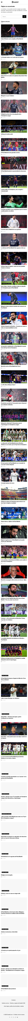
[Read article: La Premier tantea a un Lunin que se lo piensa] (14, 49)
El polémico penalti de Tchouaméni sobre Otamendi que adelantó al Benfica (14, 403)
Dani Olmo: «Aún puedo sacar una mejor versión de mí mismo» (14, 737)
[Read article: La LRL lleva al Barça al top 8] (14, 376)
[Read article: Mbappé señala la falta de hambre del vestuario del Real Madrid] (14, 298)
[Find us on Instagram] (13, 1017)
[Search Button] (24, 16)
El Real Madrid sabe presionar (8, 988)
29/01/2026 (4, 154)
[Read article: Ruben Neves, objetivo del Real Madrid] (14, 513)
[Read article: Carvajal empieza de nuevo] (14, 475)
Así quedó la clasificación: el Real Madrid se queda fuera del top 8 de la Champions (13, 347)
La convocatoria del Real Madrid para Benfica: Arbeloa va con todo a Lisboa (12, 757)
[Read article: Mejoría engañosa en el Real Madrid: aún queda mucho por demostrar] (14, 532)
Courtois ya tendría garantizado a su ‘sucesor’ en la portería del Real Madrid (13, 777)
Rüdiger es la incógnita (6, 875)
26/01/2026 (4, 839)
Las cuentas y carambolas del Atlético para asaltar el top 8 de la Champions (14, 560)
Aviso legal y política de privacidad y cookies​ (14, 1006)
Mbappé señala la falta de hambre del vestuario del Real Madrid (13, 307)
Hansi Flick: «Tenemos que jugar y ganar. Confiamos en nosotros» (11, 717)
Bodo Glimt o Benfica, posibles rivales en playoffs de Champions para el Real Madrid (13, 287)
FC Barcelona (5, 131)
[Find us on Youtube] (17, 1017)
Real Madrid (5, 36)
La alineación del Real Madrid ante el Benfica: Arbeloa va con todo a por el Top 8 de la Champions (14, 443)
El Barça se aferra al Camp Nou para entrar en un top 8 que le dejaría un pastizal (13, 502)
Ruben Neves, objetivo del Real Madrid (10, 521)
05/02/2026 (4, 40)
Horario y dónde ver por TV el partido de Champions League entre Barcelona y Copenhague (14, 797)
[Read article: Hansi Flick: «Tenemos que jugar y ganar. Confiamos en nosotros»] (14, 708)
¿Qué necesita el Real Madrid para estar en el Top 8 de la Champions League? (13, 817)
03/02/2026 (4, 59)
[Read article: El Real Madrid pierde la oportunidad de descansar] (14, 163)
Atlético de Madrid (6, 557)
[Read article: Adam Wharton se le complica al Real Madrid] (14, 30)
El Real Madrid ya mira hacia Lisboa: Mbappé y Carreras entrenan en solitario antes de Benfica (12, 912)
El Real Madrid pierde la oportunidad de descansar (13, 171)
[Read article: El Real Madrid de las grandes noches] (14, 144)
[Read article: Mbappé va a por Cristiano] (14, 87)
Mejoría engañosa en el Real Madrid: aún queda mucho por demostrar (12, 540)
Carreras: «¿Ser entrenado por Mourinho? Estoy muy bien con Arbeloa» (13, 619)
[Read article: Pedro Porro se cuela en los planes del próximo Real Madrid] (14, 67)
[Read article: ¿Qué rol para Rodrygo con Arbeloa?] (14, 690)
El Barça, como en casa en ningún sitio (10, 893)
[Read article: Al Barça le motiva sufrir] (14, 126)
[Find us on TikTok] (15, 1017)
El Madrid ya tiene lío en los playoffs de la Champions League (11, 114)
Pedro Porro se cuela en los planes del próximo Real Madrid (14, 76)
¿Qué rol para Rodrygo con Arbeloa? (10, 698)
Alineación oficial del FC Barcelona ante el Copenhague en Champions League (11, 423)
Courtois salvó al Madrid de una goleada (11, 229)
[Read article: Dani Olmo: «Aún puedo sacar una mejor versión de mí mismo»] (14, 728)
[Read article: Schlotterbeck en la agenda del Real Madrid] (14, 848)
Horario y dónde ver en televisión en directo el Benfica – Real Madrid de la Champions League (12, 969)
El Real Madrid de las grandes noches (10, 152)
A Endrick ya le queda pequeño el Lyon (10, 950)
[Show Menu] (1, 2)
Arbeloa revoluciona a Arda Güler (9, 932)
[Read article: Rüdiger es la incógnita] (14, 867)
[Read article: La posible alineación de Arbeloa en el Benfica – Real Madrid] (14, 630)
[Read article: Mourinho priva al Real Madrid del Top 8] (14, 358)
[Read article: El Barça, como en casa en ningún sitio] (14, 885)
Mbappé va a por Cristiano (7, 95)
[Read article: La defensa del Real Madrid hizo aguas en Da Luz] (14, 239)
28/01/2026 (4, 329)
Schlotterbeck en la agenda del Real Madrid (11, 856)
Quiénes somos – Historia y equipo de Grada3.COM (13, 1003)
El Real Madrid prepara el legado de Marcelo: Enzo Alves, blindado (13, 679)
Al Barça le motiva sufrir (7, 134)
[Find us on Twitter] (9, 1017)
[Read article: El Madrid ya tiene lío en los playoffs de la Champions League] (14, 106)
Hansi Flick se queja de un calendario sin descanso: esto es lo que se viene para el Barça (14, 837)
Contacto (13, 1000)
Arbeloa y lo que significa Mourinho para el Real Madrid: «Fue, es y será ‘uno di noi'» (13, 599)
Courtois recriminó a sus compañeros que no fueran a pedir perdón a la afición (14, 210)
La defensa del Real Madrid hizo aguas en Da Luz (13, 248)
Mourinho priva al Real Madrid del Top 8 (11, 366)
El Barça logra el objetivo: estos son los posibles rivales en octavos (13, 267)
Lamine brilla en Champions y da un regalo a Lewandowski (12, 190)
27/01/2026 (4, 601)
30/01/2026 (4, 79)
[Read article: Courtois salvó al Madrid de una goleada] (14, 221)
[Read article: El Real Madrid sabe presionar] (14, 980)
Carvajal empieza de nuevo (7, 483)
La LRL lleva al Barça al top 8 (8, 384)
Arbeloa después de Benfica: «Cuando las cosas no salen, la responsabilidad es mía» (14, 326)
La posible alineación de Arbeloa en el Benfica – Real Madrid (13, 639)
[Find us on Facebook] (11, 1017)
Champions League (6, 93)
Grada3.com (10, 1014)
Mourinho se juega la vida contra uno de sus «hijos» (14, 580)
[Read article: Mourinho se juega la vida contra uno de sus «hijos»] (14, 571)
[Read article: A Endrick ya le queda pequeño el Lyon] (14, 942)
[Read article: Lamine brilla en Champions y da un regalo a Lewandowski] (14, 181)
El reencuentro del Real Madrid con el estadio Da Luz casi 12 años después (13, 463)
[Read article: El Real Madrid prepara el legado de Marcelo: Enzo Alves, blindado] (14, 670)
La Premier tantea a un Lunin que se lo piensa (12, 57)
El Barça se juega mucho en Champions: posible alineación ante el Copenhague (13, 659)
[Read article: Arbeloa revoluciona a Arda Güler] (14, 923)
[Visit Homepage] (15, 2)
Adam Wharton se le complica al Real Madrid (12, 39)
